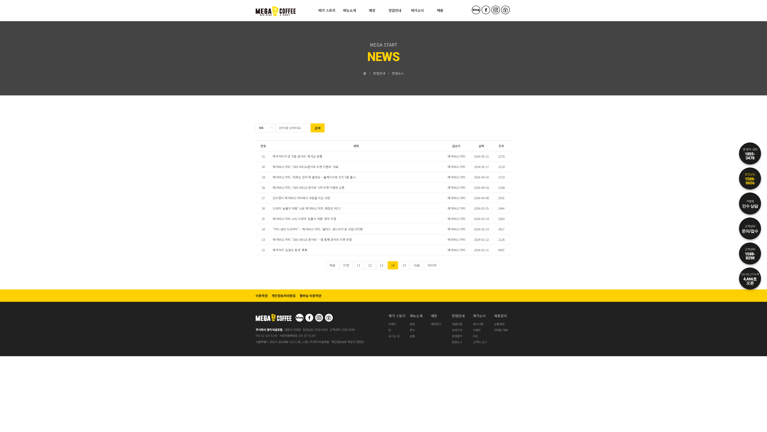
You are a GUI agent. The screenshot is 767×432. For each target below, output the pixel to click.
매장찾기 (436, 324)
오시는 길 (394, 336)
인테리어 (457, 330)
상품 (412, 336)
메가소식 (417, 10)
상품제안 (499, 324)
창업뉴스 (457, 342)
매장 (372, 10)
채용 (440, 10)
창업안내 (394, 10)
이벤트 (477, 330)
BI (389, 330)
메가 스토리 (326, 10)
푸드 (412, 330)
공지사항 (478, 324)
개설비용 (457, 324)
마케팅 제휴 (501, 330)
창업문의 (457, 336)
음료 (412, 324)
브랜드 (392, 324)
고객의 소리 (480, 342)
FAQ (475, 336)
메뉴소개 (349, 10)
